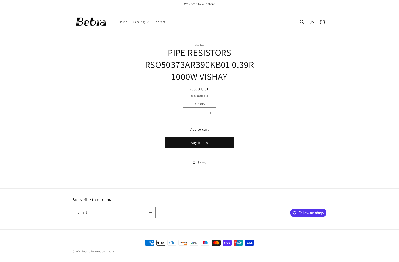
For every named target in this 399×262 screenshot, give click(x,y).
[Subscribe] (150, 212)
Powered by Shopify (103, 251)
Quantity (199, 104)
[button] (140, 22)
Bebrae (86, 251)
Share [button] (202, 162)
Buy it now (199, 142)
